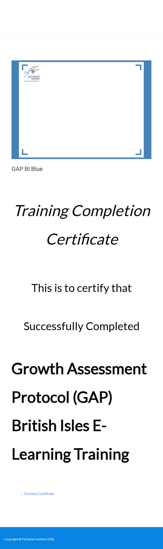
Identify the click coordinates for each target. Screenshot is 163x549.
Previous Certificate (37, 494)
